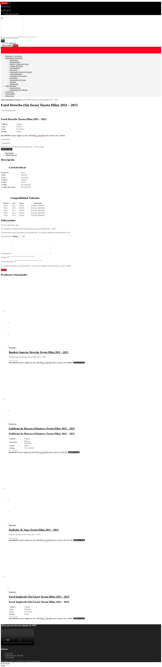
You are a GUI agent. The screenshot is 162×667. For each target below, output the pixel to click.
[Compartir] (6, 663)
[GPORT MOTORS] (12, 36)
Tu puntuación (6, 236)
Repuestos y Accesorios (13, 56)
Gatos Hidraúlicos (16, 74)
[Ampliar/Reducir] (2, 663)
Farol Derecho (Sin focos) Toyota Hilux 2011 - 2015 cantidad (22, 147)
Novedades (14, 78)
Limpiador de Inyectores (18, 76)
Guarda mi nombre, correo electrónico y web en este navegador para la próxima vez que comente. (37, 266)
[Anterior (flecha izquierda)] (2, 665)
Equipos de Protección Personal (21, 72)
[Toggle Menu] (2, 50)
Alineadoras (14, 60)
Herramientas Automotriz (14, 58)
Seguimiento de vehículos (19, 90)
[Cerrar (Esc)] (8, 663)
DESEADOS (5, 6)
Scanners (13, 82)
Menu (15, 45)
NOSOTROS (10, 94)
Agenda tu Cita (15, 88)
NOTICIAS (9, 92)
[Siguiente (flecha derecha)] (4, 665)
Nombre (4, 257)
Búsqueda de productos (9, 38)
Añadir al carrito (6, 149)
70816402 (12, 43)
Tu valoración (6, 253)
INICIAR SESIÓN (12, 14)
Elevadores (13, 70)
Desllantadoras (15, 68)
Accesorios (17, 100)
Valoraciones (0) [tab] (11, 155)
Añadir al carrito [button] (79, 363)
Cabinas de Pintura (16, 66)
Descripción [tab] (9, 153)
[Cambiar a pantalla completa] (4, 663)
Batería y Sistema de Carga (19, 64)
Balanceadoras (15, 62)
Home (3, 100)
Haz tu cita (9, 653)
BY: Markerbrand (34, 661)
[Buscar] (3, 40)
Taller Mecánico (11, 86)
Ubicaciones (9, 96)
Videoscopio (14, 84)
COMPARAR (6, 10)
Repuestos (9, 100)
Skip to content (7, 45)
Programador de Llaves (18, 80)
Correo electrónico (8, 261)
